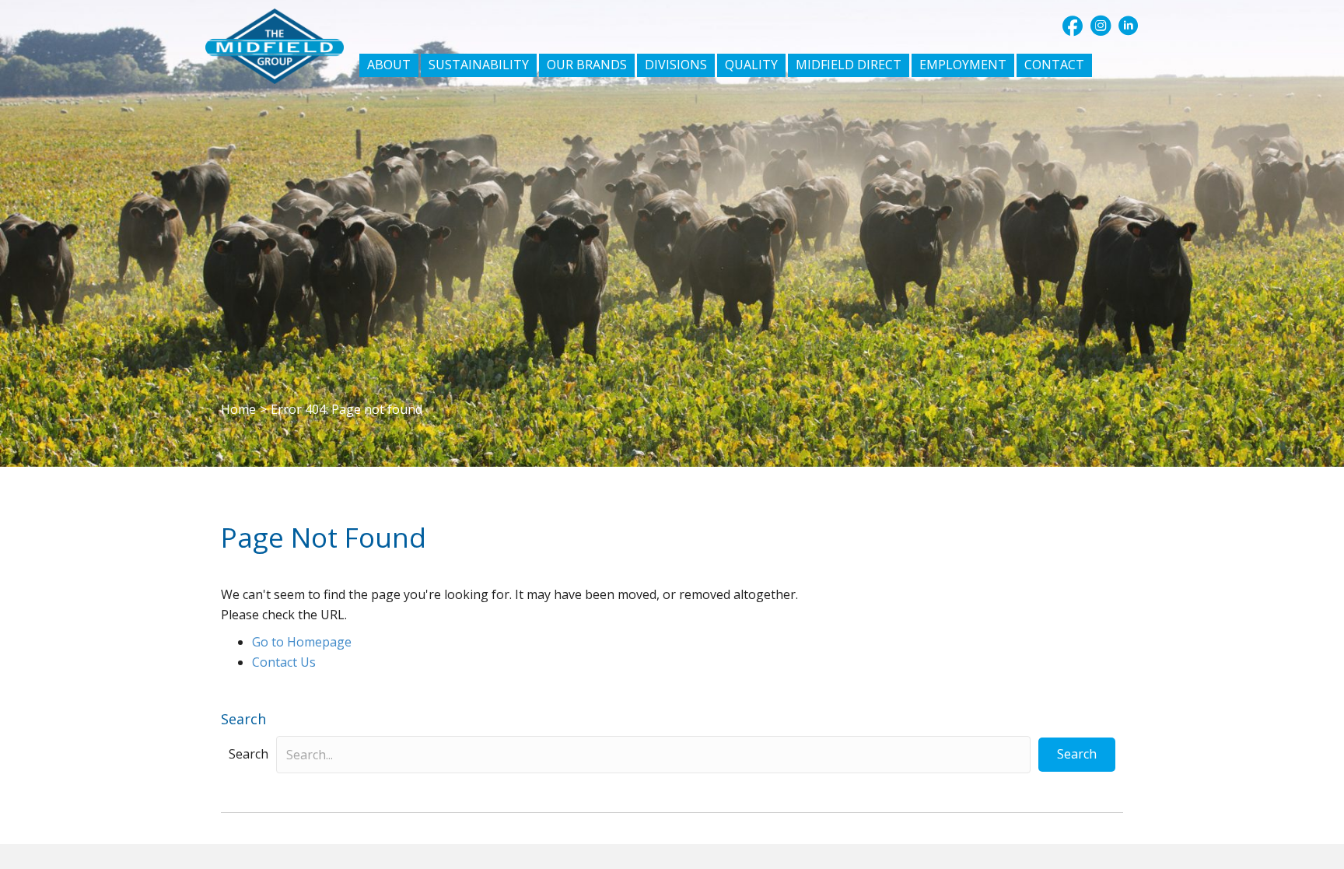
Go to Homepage (302, 641)
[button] (1072, 26)
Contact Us (284, 662)
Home (238, 409)
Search (248, 753)
